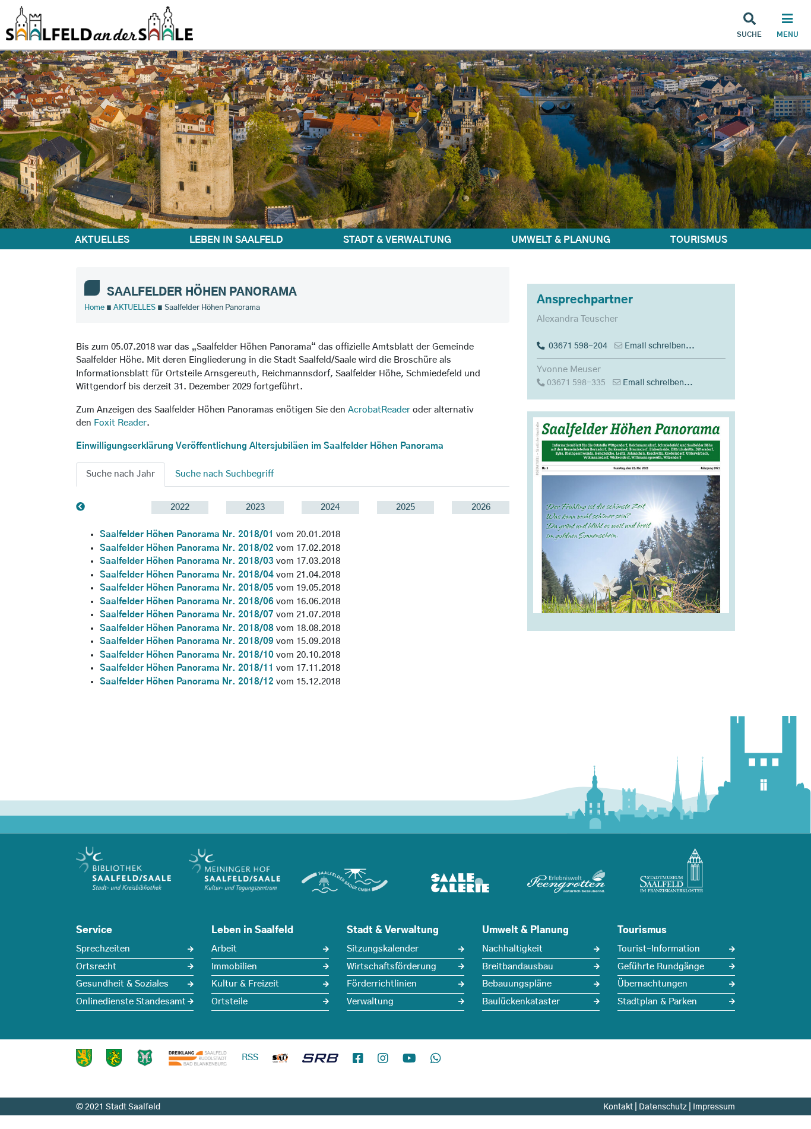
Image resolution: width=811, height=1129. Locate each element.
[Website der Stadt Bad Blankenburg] (84, 1058)
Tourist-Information (658, 948)
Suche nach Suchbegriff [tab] (224, 474)
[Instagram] (383, 1059)
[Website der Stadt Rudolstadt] (114, 1058)
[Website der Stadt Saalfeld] (145, 1058)
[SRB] (320, 1060)
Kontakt (618, 1107)
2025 (405, 507)
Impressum (714, 1107)
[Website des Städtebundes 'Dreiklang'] (197, 1058)
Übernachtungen (652, 983)
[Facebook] (358, 1059)
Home (94, 308)
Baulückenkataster (521, 1001)
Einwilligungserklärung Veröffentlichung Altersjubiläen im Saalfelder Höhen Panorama (259, 446)
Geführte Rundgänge (660, 966)
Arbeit (224, 948)
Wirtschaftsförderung (391, 966)
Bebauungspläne (517, 983)
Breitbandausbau (517, 966)
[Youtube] (409, 1059)
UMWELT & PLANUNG (560, 240)
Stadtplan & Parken (657, 1001)
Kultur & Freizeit (245, 983)
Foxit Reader (120, 422)
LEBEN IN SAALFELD (236, 240)
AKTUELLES (102, 240)
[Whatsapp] (435, 1059)
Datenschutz (663, 1107)
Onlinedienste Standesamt (131, 1001)
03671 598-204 (576, 346)
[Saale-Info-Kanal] (280, 1060)
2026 (480, 507)
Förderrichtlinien (382, 983)
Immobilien (234, 966)
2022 (179, 507)
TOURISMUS (698, 240)
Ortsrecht (96, 966)
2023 (255, 507)
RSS (250, 1057)
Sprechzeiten (103, 948)
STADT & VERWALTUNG (397, 240)
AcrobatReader (379, 409)
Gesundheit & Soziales (122, 983)
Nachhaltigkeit (512, 948)
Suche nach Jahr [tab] (120, 474)
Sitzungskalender (383, 948)
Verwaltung (370, 1001)
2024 (330, 507)
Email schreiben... (660, 346)
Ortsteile (229, 1001)
